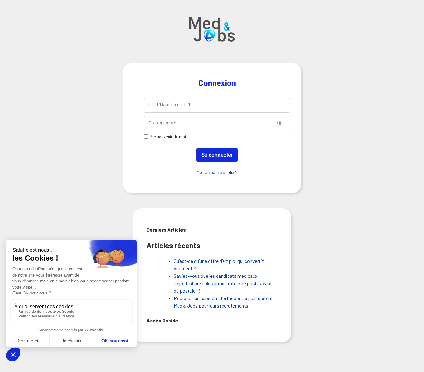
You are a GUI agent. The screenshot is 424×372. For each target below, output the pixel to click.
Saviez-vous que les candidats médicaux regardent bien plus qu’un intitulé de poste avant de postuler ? (223, 283)
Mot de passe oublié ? (217, 172)
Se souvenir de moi (168, 136)
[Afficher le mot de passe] (280, 123)
